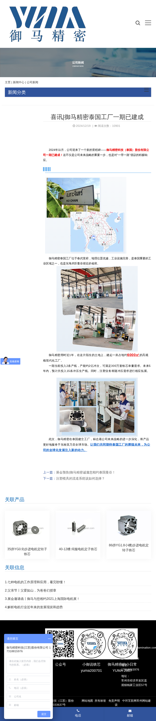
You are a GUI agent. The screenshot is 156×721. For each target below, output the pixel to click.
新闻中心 (18, 82)
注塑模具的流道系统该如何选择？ (80, 478)
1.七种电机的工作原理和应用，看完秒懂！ (35, 582)
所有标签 (100, 700)
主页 (8, 82)
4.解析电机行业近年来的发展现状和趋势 (34, 607)
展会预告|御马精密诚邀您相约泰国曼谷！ (85, 472)
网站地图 (87, 700)
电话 (78, 715)
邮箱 (130, 715)
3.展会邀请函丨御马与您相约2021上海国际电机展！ (42, 598)
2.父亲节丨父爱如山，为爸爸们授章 (30, 590)
